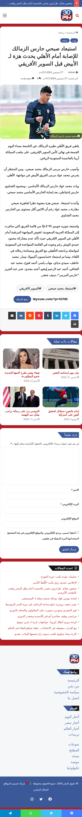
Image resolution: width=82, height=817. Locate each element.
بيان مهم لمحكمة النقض (66, 372)
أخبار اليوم (72, 716)
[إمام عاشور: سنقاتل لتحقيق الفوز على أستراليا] (61, 397)
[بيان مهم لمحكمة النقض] (61, 358)
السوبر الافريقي (29, 288)
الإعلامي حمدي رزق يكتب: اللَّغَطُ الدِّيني (55, 582)
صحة (75, 756)
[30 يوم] (66, 15)
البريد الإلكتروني (69, 504)
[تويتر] (66, 315)
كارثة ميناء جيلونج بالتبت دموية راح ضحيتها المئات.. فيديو (46, 634)
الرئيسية (73, 680)
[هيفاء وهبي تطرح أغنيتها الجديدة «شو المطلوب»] (21, 358)
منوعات (73, 744)
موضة (75, 762)
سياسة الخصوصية (66, 692)
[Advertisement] (41, 67)
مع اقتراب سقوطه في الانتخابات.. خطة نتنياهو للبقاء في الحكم (42, 628)
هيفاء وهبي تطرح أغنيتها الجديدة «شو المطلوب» (22, 374)
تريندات (73, 734)
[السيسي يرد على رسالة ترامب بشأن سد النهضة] (21, 397)
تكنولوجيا (73, 767)
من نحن (73, 686)
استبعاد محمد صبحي (61, 288)
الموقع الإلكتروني (70, 518)
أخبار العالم (71, 728)
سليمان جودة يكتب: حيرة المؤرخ (59, 576)
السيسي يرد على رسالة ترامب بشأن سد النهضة (22, 412)
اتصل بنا (73, 698)
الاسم (75, 489)
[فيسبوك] (75, 315)
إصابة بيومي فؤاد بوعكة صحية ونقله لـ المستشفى (49, 598)
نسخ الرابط (22, 299)
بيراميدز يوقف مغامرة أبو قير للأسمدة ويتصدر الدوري (47, 616)
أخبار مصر (72, 722)
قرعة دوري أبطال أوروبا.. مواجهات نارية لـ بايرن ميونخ (47, 622)
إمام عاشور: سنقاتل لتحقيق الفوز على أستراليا (63, 412)
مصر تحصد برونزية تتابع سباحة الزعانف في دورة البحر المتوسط (41, 604)
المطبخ (74, 750)
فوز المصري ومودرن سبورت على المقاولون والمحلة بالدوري (43, 610)
